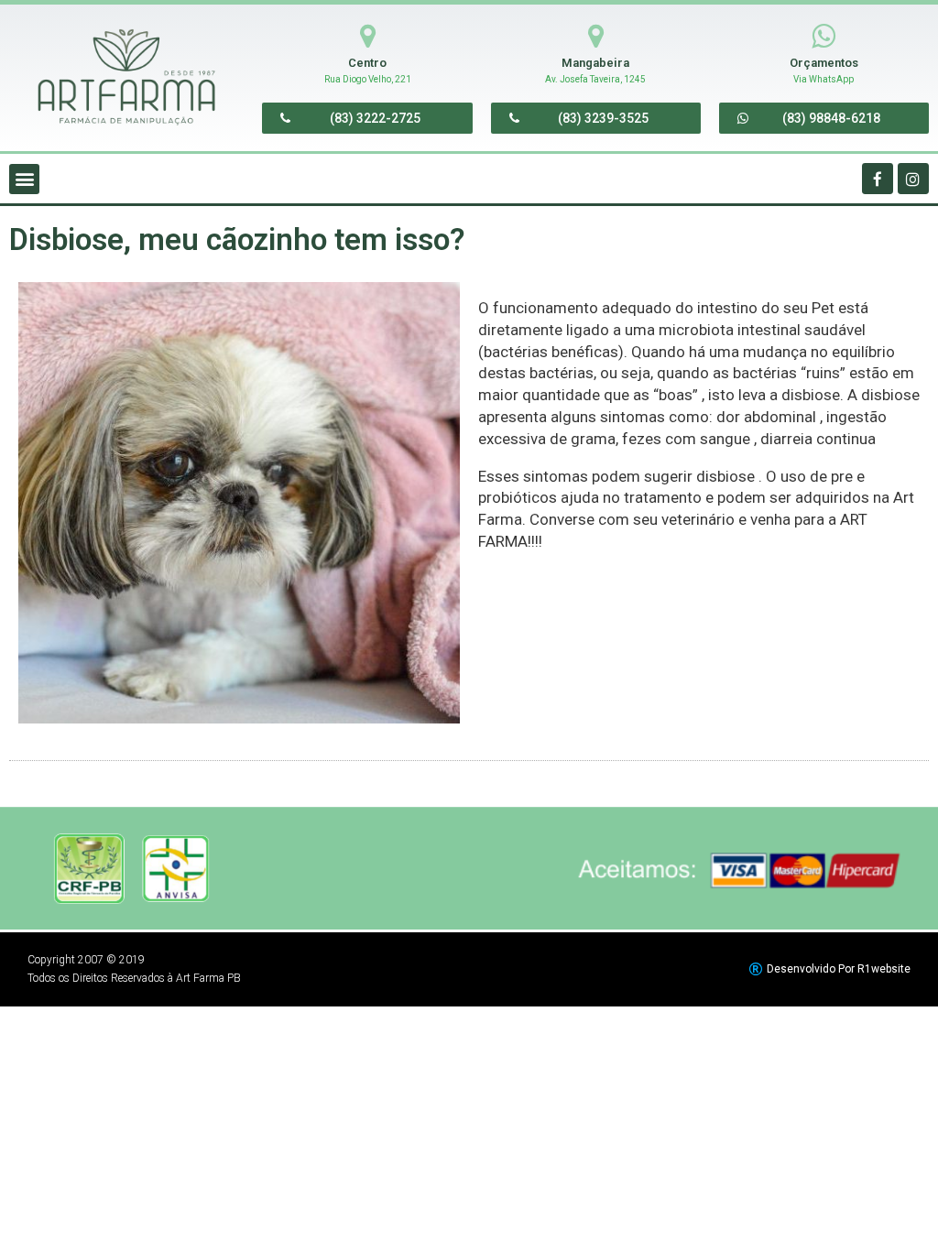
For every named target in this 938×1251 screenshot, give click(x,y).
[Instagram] (913, 178)
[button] (367, 118)
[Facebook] (877, 178)
